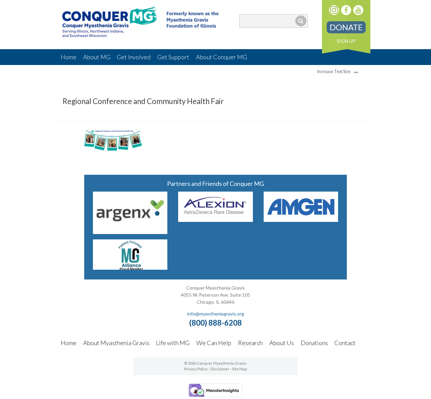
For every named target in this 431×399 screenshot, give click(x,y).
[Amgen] (301, 220)
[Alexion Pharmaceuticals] (215, 220)
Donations (314, 342)
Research (250, 342)
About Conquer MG (221, 57)
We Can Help (213, 342)
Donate (346, 27)
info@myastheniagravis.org (215, 314)
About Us (281, 342)
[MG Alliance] (130, 267)
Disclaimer (219, 369)
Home (68, 57)
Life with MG (173, 342)
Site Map (239, 369)
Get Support (173, 57)
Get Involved (134, 57)
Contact (345, 342)
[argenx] (130, 232)
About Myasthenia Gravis (116, 342)
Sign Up (346, 41)
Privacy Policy (196, 369)
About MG (96, 57)
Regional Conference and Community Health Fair (143, 101)
